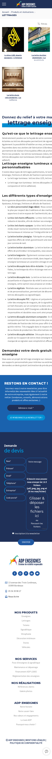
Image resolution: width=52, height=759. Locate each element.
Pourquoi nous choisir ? (26, 724)
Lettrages (26, 620)
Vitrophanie (26, 634)
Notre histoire (26, 706)
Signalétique (26, 629)
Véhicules (26, 647)
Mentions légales (35, 740)
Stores (26, 642)
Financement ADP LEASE (26, 671)
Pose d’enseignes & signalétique (26, 662)
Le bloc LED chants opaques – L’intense (13, 56)
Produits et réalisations (22, 12)
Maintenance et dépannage (26, 667)
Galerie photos (26, 691)
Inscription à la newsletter (27, 533)
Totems (26, 625)
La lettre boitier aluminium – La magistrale (39, 57)
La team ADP (26, 720)
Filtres (44, 23)
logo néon (34, 206)
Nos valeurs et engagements (26, 715)
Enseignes (26, 616)
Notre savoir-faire (26, 711)
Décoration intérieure (26, 638)
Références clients (26, 686)
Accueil (5, 12)
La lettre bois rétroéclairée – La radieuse (13, 97)
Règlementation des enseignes (26, 676)
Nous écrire (13, 596)
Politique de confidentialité (26, 743)
